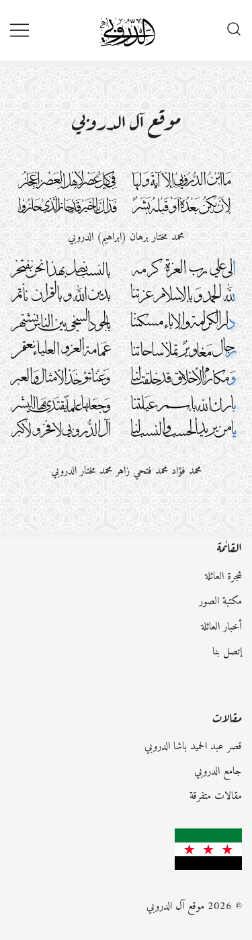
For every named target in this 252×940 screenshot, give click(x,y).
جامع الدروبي (218, 771)
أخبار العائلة (221, 626)
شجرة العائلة (223, 576)
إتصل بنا (227, 651)
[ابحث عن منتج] (234, 30)
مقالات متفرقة (216, 796)
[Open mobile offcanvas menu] (19, 30)
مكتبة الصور (220, 601)
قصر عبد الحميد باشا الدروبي (193, 746)
